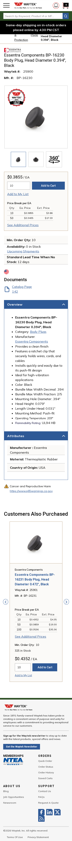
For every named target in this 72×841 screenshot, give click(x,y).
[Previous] (5, 602)
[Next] (66, 602)
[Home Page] (28, 5)
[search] (66, 16)
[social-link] (42, 812)
